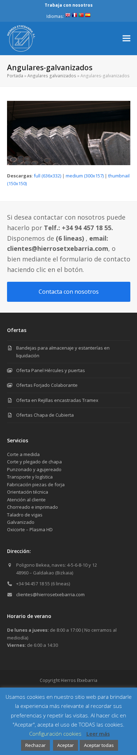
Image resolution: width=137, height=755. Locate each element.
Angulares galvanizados (51, 76)
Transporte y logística (30, 477)
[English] (68, 16)
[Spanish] (88, 16)
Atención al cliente (26, 499)
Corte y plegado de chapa (34, 461)
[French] (74, 16)
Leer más (98, 733)
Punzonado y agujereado (34, 469)
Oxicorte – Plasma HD (30, 529)
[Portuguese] (81, 16)
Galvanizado (20, 522)
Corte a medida (23, 454)
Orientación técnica (27, 492)
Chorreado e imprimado (32, 507)
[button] (126, 38)
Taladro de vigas (25, 515)
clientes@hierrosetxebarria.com (50, 594)
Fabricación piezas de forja (36, 484)
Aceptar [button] (65, 745)
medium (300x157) (85, 176)
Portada (15, 76)
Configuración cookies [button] (55, 733)
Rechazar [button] (35, 745)
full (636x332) (47, 176)
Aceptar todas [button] (99, 745)
